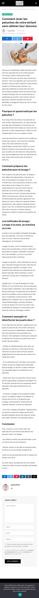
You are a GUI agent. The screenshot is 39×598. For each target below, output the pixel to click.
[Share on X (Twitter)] (17, 39)
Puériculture (7, 14)
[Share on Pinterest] (28, 39)
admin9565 (11, 31)
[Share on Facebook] (7, 39)
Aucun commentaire (10, 33)
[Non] (37, 590)
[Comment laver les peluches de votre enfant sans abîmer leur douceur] (19, 54)
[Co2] (19, 3)
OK (20, 594)
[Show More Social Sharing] (35, 39)
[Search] (36, 3)
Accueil (4, 9)
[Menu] (3, 3)
